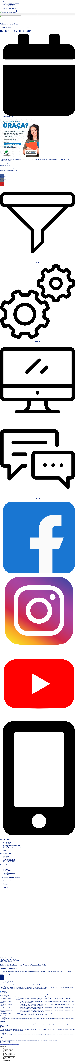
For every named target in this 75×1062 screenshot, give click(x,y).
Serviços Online (7, 853)
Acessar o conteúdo (5, 1042)
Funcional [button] (3, 1015)
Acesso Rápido (6, 865)
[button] (37, 14)
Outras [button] (2, 1037)
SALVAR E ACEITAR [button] (6, 1041)
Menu (37, 262)
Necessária (4, 991)
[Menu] (37, 259)
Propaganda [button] (3, 1032)
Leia (1, 974)
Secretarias (5, 839)
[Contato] (37, 496)
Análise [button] (2, 1026)
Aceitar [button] (13, 974)
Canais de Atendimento (10, 878)
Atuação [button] (2, 1021)
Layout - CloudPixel (8, 968)
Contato (37, 498)
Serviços (37, 341)
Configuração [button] (7, 974)
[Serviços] (37, 338)
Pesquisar (2, 10)
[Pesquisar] (16, 11)
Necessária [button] (3, 990)
